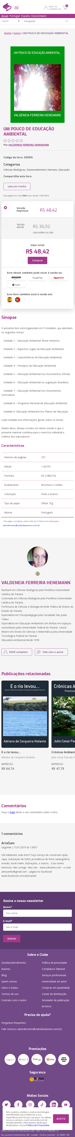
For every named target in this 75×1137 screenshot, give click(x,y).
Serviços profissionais (54, 975)
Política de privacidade (54, 962)
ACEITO (61, 1118)
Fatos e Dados (9, 987)
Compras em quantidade (56, 987)
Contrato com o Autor (14, 1000)
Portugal (14, 16)
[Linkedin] (54, 1105)
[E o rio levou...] (25, 714)
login (12, 812)
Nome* (7, 907)
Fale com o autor (53, 652)
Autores (5, 969)
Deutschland (38, 16)
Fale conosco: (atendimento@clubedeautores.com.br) (31, 1029)
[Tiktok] (42, 1105)
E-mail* (7, 921)
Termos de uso (10, 994)
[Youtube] (66, 1105)
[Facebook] (18, 1105)
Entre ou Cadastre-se (55, 7)
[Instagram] (30, 1105)
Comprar (37, 260)
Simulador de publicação (55, 1003)
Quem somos (9, 981)
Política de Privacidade (37, 1125)
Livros (17, 33)
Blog (4, 975)
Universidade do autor (54, 981)
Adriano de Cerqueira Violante (18, 757)
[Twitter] (6, 1105)
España (25, 16)
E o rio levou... (10, 752)
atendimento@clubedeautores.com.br (21, 525)
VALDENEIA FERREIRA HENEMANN (28, 144)
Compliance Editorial (53, 969)
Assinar (11, 938)
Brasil (4, 16)
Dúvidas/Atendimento (13, 962)
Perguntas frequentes (13, 1022)
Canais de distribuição (54, 994)
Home (7, 33)
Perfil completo (18, 652)
